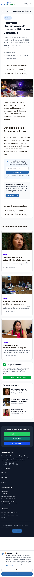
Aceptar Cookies (17, 574)
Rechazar (17, 570)
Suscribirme (17, 172)
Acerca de (4, 491)
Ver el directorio (12, 195)
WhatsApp (10, 69)
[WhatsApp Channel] (17, 464)
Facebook (10, 73)
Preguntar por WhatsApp (18, 377)
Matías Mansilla (10, 52)
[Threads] (13, 464)
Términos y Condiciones (9, 504)
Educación (4, 480)
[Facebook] (10, 464)
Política (8, 11)
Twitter (21, 69)
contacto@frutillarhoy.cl (9, 512)
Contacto (4, 494)
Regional (4, 472)
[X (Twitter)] (2, 464)
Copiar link (22, 73)
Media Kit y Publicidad (8, 499)
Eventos (3, 482)
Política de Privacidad (8, 501)
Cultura (3, 475)
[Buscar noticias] (26, 3)
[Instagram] (6, 464)
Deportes (4, 477)
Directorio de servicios (8, 496)
